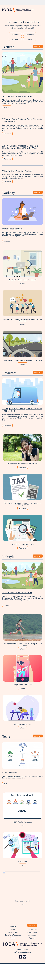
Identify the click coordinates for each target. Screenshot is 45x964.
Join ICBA (32, 926)
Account (32, 938)
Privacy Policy (32, 932)
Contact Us (32, 935)
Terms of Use (32, 929)
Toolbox (13, 938)
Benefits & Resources (13, 935)
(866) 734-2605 (22, 949)
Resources (30, 35)
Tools (30, 39)
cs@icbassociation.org (22, 952)
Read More (37, 46)
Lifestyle (15, 39)
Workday (15, 35)
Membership (13, 932)
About (13, 929)
